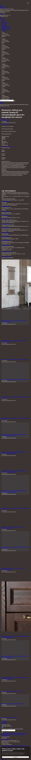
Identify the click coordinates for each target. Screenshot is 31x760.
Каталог (3, 21)
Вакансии (22, 734)
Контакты (4, 24)
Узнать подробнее (20, 754)
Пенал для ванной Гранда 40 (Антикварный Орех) (13, 703)
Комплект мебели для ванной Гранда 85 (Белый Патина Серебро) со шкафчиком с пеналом (14, 491)
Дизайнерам (9, 734)
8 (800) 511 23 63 (4, 7)
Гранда (1, 103)
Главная (3, 20)
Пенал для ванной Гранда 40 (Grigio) (10, 717)
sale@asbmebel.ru (5, 739)
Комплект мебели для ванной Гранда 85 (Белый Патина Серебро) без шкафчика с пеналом (14, 471)
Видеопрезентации (6, 26)
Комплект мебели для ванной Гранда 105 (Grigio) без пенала (15, 359)
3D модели (4, 30)
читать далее (4, 118)
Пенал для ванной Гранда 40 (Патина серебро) (12, 691)
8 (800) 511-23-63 (5, 735)
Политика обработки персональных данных (19, 745)
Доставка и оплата (6, 29)
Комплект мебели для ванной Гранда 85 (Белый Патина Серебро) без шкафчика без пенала (14, 435)
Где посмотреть (5, 22)
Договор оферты (5, 745)
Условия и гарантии (6, 27)
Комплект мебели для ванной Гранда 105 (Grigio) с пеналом (15, 379)
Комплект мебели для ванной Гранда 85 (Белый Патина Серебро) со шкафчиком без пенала (14, 452)
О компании (4, 25)
